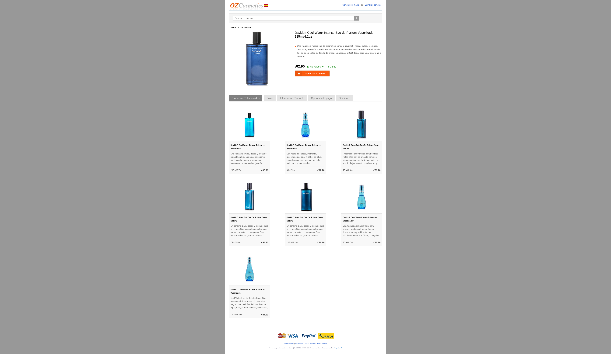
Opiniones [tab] (344, 98)
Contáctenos (289, 343)
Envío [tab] (270, 98)
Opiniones (299, 343)
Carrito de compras (373, 5)
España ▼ (338, 348)
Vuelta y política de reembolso (316, 343)
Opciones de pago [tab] (321, 98)
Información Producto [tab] (292, 98)
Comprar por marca (350, 5)
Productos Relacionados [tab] (246, 98)
